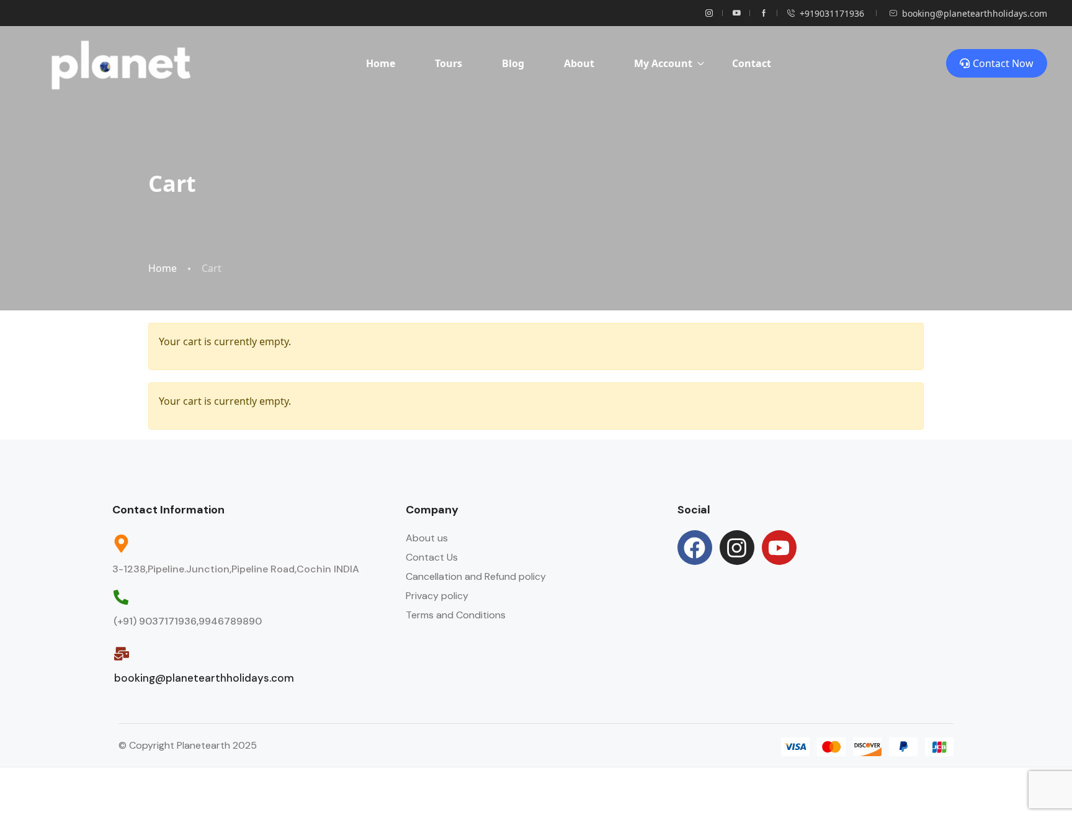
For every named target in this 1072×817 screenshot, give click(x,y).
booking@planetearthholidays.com (974, 13)
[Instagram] (737, 547)
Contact (751, 63)
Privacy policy (437, 595)
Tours (448, 63)
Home (380, 63)
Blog (513, 63)
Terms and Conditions (456, 614)
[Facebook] (694, 547)
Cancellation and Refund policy (476, 576)
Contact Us (432, 557)
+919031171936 (832, 13)
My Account (663, 63)
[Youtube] (779, 547)
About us (427, 537)
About (579, 63)
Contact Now (1003, 63)
